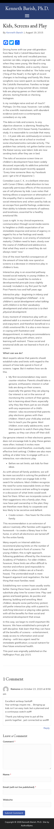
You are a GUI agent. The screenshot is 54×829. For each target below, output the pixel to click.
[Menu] (27, 15)
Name (7, 774)
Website (8, 799)
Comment (9, 741)
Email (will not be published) (19, 787)
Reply (46, 728)
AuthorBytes (27, 825)
